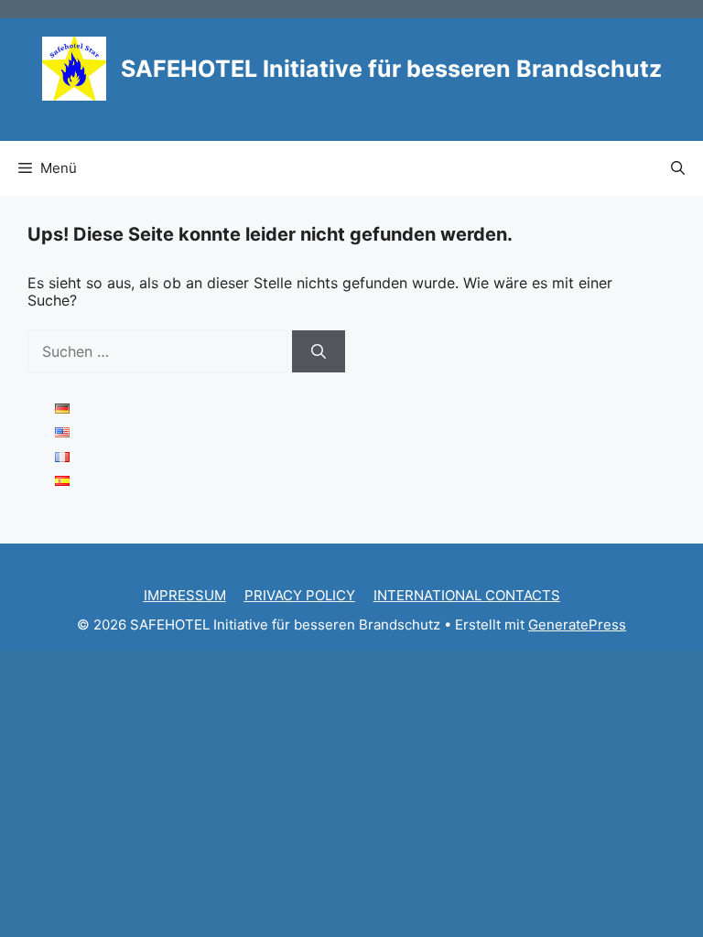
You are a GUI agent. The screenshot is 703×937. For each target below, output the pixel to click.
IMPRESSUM (185, 595)
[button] (678, 168)
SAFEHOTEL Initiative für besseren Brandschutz (391, 68)
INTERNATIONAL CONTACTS (466, 595)
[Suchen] (318, 351)
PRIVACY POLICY (299, 595)
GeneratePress (577, 624)
